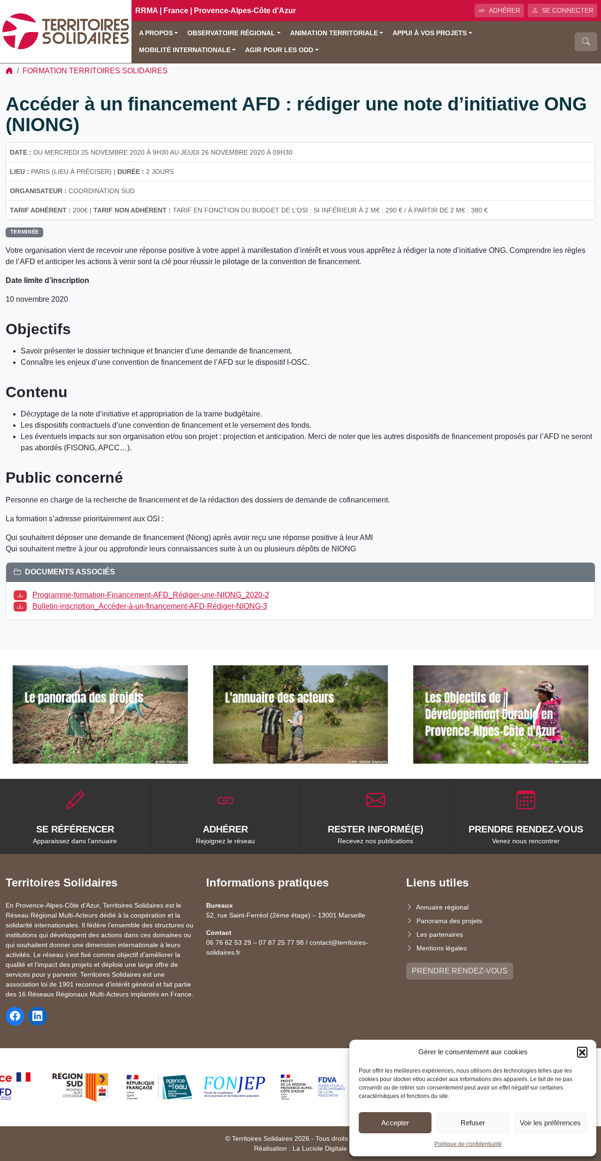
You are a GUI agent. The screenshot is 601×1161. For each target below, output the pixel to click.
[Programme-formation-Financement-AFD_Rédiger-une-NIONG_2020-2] (22, 595)
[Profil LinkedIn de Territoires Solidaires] (37, 1016)
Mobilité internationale (185, 50)
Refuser (473, 1123)
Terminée (24, 232)
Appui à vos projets (430, 33)
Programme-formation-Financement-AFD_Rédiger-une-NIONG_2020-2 (150, 595)
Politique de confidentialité (468, 1144)
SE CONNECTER (567, 10)
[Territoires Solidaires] (65, 31)
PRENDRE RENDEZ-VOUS (460, 971)
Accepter (395, 1123)
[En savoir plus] (100, 714)
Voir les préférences (550, 1123)
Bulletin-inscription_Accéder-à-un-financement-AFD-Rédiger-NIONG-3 (149, 606)
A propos (156, 33)
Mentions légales (441, 948)
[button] (582, 1052)
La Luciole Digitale (320, 1148)
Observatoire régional (231, 33)
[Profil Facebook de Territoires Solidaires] (15, 1016)
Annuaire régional (442, 907)
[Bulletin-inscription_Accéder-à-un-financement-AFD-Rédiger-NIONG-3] (22, 606)
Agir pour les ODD (279, 50)
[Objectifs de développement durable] (500, 714)
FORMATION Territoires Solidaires (95, 71)
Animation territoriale (334, 33)
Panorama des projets (449, 921)
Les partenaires (439, 934)
